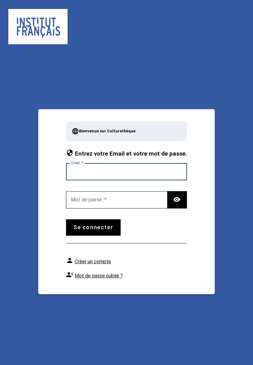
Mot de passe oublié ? (99, 276)
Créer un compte (93, 261)
